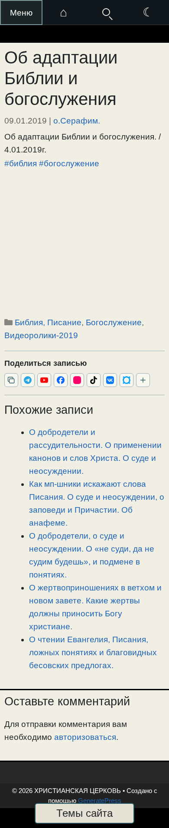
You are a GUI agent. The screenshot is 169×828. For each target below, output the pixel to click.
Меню (21, 12)
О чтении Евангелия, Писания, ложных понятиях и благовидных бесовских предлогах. (93, 652)
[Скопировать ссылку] (11, 380)
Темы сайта (84, 813)
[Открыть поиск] (105, 12)
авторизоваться (85, 737)
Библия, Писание (48, 322)
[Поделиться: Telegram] (28, 380)
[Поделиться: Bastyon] (126, 380)
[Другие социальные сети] (143, 380)
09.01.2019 (25, 120)
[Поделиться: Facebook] (61, 380)
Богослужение (114, 322)
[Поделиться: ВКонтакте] (110, 380)
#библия (20, 163)
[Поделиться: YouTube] (44, 380)
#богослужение (69, 163)
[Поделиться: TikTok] (94, 380)
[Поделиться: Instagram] (77, 380)
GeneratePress (99, 800)
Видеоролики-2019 (41, 335)
